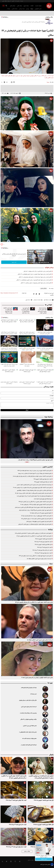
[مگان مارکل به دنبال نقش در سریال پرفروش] (45, 701)
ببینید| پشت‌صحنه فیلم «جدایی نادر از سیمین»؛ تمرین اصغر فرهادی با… (36, 460)
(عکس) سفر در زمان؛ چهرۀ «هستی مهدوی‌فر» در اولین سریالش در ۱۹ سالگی (36, 283)
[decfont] (2, 82)
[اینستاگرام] (15, 862)
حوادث (8, 9)
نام (52, 390)
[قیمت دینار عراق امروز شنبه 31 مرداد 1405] (13, 836)
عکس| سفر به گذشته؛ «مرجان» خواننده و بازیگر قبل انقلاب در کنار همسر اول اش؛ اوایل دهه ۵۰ (32, 476)
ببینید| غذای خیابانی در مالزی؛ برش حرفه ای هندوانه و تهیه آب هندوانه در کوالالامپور (34, 490)
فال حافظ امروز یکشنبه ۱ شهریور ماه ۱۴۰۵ (43, 544)
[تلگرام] (39, 294)
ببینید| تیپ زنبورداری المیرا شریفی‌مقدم (29, 687)
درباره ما (21, 1)
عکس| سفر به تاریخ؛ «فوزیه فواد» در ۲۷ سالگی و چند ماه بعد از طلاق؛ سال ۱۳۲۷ (35, 556)
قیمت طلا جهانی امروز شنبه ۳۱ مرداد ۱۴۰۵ (43, 542)
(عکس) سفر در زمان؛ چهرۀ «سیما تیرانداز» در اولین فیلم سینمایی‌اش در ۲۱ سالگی (35, 277)
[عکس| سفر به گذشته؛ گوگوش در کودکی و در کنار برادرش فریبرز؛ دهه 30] (27, 659)
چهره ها (50, 683)
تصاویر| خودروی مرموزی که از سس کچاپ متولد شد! (40, 513)
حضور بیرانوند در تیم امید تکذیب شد (29, 738)
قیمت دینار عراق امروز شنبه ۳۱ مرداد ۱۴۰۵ (43, 553)
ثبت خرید (14, 262)
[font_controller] (7, 82)
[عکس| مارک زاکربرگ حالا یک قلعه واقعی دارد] (45, 733)
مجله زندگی (12, 6)
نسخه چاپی (28, 300)
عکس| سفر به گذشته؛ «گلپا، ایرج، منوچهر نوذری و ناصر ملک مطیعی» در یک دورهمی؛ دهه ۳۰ (32, 487)
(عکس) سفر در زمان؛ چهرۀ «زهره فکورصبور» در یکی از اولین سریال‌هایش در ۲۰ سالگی (34, 280)
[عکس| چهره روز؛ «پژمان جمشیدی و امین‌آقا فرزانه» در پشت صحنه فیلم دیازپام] (32, 308)
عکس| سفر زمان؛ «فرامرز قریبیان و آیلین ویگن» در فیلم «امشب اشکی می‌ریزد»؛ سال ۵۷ (33, 493)
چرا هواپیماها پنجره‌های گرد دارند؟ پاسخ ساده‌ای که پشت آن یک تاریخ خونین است (34, 496)
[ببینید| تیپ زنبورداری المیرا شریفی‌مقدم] (45, 689)
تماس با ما (17, 1)
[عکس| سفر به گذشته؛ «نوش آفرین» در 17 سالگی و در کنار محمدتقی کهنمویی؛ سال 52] (27, 583)
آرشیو (13, 1)
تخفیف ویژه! (43, 859)
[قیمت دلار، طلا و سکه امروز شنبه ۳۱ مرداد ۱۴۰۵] (40, 836)
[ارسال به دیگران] (14, 82)
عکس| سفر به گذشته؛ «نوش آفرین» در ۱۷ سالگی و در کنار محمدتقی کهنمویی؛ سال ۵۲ (34, 536)
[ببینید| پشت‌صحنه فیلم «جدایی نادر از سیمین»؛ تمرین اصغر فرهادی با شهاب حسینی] (49, 308)
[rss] (2, 862)
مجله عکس (19, 6)
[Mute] (31, 263)
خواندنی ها (48, 305)
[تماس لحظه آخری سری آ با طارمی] (45, 727)
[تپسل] (1, 248)
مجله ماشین (14, 9)
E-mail (51, 396)
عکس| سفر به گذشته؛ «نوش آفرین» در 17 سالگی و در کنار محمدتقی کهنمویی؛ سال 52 (34, 602)
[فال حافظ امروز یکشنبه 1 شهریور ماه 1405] (40, 814)
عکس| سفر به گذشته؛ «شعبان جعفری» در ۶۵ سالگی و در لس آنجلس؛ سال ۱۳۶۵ (35, 502)
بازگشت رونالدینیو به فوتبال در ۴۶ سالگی (28, 719)
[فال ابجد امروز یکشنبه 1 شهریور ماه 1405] (40, 790)
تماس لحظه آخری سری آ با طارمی (30, 726)
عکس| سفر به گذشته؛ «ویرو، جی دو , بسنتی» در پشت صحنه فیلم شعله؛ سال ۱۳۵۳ (34, 470)
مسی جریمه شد (33, 694)
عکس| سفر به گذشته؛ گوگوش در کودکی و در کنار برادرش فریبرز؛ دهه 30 (37, 678)
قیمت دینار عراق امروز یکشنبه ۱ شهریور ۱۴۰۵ (42, 479)
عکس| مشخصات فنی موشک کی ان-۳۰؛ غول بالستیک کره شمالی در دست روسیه (34, 473)
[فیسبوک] (33, 294)
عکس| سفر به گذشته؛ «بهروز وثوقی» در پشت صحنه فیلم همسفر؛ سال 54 (7, 310)
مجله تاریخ (26, 6)
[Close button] (52, 842)
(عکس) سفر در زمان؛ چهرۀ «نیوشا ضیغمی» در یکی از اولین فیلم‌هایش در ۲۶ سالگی (34, 274)
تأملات (31, 6)
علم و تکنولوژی (38, 9)
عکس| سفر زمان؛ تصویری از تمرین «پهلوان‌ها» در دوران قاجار (38, 521)
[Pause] (29, 263)
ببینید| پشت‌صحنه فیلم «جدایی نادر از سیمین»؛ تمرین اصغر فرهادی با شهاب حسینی (42, 311)
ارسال (27, 410)
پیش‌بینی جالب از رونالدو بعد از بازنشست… (28, 713)
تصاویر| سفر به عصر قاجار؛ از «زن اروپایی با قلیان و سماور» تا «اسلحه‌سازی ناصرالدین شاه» (33, 533)
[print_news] (11, 82)
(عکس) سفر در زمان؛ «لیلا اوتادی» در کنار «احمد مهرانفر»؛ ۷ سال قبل (37, 271)
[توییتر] (36, 294)
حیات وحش (22, 9)
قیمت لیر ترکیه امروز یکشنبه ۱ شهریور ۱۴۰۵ (42, 482)
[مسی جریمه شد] (45, 695)
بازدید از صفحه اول (48, 300)
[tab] (28, 462)
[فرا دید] (49, 6)
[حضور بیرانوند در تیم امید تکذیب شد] (45, 740)
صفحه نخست (38, 6)
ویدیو (27, 9)
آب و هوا (9, 1)
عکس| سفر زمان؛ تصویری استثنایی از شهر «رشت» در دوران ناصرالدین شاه (36, 518)
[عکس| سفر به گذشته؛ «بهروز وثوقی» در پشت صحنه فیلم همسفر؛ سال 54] (15, 308)
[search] (6, 6)
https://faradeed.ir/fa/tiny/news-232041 (9, 293)
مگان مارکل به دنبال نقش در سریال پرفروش (28, 700)
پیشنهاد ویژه (48, 417)
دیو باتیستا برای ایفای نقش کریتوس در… (28, 745)
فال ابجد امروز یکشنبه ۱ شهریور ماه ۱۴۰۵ (43, 539)
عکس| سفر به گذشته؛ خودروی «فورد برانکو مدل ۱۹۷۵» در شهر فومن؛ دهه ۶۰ (35, 504)
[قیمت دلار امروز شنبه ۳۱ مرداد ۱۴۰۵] (13, 814)
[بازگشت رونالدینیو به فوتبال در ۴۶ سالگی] (45, 721)
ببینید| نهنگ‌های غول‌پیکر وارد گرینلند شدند (42, 499)
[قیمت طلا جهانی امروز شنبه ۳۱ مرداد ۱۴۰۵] (13, 790)
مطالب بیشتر (27, 851)
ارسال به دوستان (37, 300)
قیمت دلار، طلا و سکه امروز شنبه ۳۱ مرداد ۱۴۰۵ (42, 550)
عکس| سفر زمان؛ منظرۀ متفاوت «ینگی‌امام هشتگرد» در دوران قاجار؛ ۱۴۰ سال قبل (34, 524)
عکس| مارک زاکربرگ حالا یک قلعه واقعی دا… (27, 732)
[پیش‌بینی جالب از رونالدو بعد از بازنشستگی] (45, 714)
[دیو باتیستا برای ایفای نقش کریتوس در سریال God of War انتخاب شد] (45, 746)
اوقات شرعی (4, 1)
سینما (32, 9)
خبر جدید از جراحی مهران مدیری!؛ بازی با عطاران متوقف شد (39, 558)
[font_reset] (4, 82)
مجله (51, 564)
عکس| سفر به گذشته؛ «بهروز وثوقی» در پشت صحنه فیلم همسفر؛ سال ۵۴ (36, 516)
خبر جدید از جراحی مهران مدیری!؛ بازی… (28, 707)
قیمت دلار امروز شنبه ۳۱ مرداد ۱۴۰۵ (44, 547)
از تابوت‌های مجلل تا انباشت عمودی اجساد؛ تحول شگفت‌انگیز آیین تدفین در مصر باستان (33, 507)
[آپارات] (11, 862)
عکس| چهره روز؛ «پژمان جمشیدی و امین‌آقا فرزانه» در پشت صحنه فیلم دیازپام (25, 311)
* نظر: (52, 401)
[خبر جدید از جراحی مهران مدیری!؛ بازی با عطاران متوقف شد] (27, 621)
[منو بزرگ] (3, 6)
